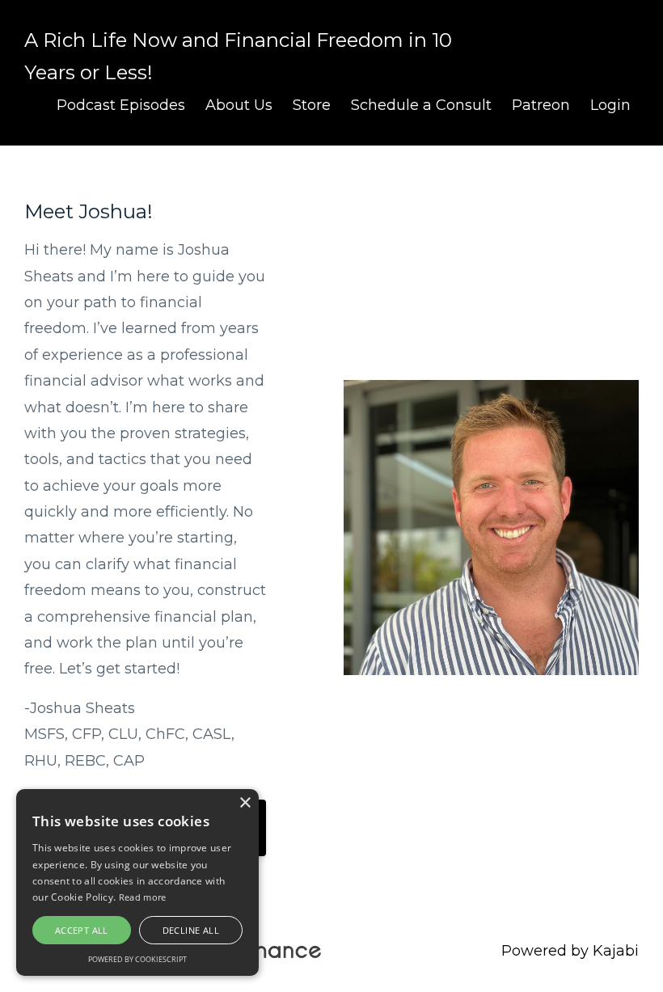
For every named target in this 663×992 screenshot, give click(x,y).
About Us (238, 105)
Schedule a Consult (421, 105)
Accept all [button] (81, 930)
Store (312, 105)
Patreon (541, 105)
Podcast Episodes (121, 105)
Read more (143, 897)
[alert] (137, 882)
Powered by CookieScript (137, 959)
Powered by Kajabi (570, 951)
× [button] (245, 803)
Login (610, 105)
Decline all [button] (191, 930)
